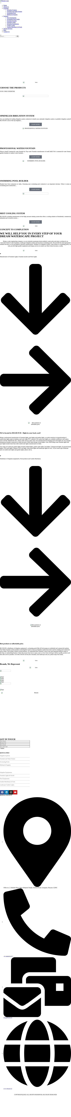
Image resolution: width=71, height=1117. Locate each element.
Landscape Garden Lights (7, 785)
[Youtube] (15, 792)
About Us (6, 7)
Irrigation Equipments (13, 24)
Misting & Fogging (12, 14)
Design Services (7, 28)
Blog (4, 30)
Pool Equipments (11, 17)
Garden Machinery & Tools (14, 27)
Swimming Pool (11, 13)
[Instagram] (11, 792)
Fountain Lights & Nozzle (7, 775)
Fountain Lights (11, 22)
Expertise (6, 8)
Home (5, 5)
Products (5, 16)
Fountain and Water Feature (14, 11)
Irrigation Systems (12, 10)
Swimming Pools (4, 762)
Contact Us (6, 31)
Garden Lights (11, 25)
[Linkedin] (6, 792)
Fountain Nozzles (12, 21)
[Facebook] (2, 792)
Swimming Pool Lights (13, 19)
